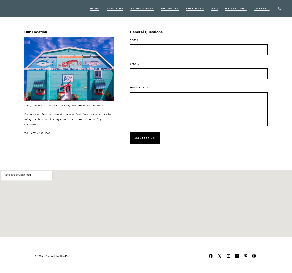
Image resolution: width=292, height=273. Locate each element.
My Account (236, 8)
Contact (262, 8)
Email (136, 63)
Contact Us (145, 138)
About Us (115, 8)
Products (170, 8)
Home (94, 8)
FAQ (214, 8)
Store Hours (142, 8)
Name (134, 39)
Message (139, 87)
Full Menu (195, 8)
